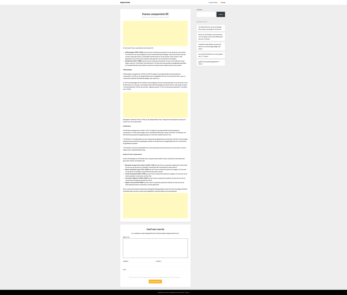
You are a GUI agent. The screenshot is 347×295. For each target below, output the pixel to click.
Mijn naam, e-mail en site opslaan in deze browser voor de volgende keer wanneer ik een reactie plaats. (155, 277)
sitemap (223, 2)
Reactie (126, 237)
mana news (125, 2)
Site (124, 269)
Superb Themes (184, 292)
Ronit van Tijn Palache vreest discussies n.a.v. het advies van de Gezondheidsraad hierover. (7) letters (210, 37)
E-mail (159, 261)
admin (167, 17)
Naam (126, 261)
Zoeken (199, 9)
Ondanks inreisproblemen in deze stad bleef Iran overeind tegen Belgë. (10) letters (209, 46)
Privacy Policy (213, 2)
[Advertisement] (155, 33)
